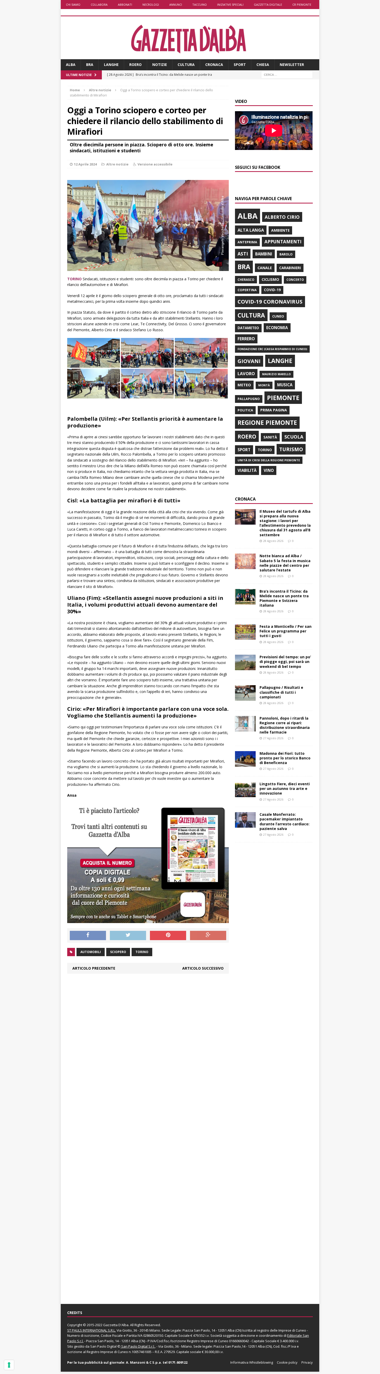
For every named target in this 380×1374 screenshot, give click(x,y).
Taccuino (199, 4)
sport (244, 449)
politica (245, 410)
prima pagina (273, 409)
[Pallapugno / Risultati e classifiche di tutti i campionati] (245, 697)
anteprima (247, 242)
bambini (263, 253)
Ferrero (246, 339)
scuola (293, 437)
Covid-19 (272, 290)
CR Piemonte (301, 4)
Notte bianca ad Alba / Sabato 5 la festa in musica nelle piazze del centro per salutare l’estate (285, 562)
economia (277, 327)
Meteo (244, 384)
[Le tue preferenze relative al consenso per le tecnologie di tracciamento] (9, 1365)
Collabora (99, 4)
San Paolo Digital (103, 1346)
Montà (264, 385)
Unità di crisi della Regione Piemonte (269, 460)
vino (269, 470)
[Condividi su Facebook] (88, 935)
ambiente (280, 230)
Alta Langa (251, 230)
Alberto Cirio (282, 217)
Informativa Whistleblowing (251, 1362)
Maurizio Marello (276, 374)
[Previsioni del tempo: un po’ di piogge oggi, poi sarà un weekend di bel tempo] (245, 667)
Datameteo (248, 328)
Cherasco (246, 279)
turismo (291, 449)
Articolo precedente (93, 968)
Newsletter (292, 64)
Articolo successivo (203, 968)
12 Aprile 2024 (85, 164)
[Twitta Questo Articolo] (128, 935)
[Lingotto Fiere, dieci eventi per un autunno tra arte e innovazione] (245, 794)
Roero (135, 64)
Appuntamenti (282, 241)
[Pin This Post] (168, 935)
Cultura (186, 64)
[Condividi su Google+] (208, 935)
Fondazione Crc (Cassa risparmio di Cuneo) (272, 349)
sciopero (118, 952)
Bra (89, 64)
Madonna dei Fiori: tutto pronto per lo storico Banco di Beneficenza (285, 758)
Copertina (247, 290)
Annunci (175, 4)
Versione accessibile (155, 164)
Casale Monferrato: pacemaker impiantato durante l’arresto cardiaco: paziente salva (284, 821)
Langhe (111, 64)
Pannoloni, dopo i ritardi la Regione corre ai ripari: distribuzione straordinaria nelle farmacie (285, 725)
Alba (70, 64)
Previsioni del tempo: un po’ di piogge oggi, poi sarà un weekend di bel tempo (285, 661)
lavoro (246, 373)
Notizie (159, 64)
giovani (249, 361)
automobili (90, 952)
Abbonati (125, 4)
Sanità (270, 437)
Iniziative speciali (230, 4)
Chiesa (262, 64)
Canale (264, 267)
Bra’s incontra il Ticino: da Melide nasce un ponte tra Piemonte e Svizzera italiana (284, 598)
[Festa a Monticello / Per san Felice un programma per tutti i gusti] (245, 636)
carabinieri (290, 267)
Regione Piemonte (267, 422)
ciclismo (270, 279)
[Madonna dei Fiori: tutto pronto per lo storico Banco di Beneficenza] (245, 763)
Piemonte (283, 397)
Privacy (307, 1362)
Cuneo (278, 316)
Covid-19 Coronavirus (270, 301)
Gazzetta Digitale (268, 4)
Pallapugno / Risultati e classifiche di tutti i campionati (281, 692)
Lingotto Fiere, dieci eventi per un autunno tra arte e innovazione (285, 788)
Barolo (286, 254)
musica (284, 384)
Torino (141, 952)
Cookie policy (287, 1362)
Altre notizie (117, 164)
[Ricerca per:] (287, 74)
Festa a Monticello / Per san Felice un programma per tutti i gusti (285, 631)
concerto (295, 280)
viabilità (247, 470)
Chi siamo (73, 4)
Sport (240, 64)
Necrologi (150, 4)
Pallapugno (249, 399)
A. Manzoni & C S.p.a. (144, 1362)
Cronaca (214, 64)
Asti (243, 254)
